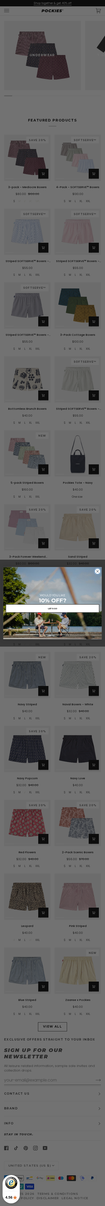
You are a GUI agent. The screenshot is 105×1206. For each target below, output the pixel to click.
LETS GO (52, 608)
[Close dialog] (97, 571)
